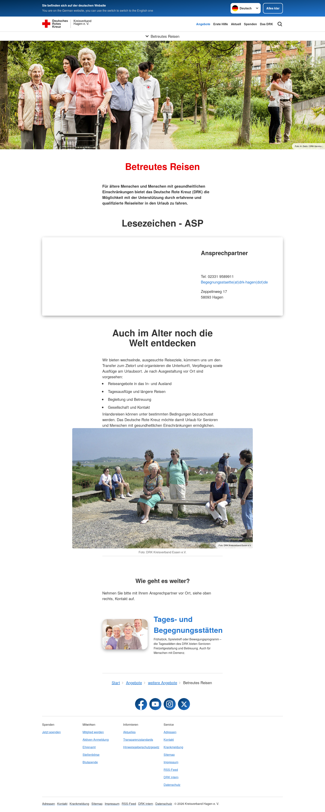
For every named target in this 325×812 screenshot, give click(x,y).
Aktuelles (129, 732)
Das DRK (266, 24)
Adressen (170, 732)
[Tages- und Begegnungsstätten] (125, 634)
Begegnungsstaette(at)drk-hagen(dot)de (234, 282)
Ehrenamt (89, 747)
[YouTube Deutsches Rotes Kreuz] (155, 704)
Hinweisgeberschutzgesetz (141, 747)
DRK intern (171, 777)
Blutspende (90, 762)
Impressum (171, 762)
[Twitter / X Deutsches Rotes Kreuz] (184, 704)
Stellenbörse (91, 754)
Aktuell (236, 24)
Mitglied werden (93, 732)
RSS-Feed (171, 769)
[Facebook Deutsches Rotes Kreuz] (141, 704)
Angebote (203, 24)
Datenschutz (172, 784)
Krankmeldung (173, 747)
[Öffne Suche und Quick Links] (280, 24)
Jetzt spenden (51, 732)
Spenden (250, 24)
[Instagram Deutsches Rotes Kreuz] (170, 704)
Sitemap (169, 754)
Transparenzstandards (138, 739)
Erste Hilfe (220, 24)
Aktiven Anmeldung (96, 739)
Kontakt (169, 739)
